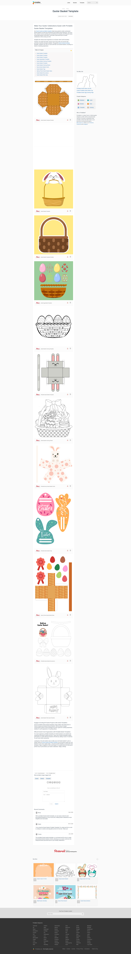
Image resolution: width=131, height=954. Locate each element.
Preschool (89, 939)
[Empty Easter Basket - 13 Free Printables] (65, 863)
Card (66, 925)
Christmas (35, 931)
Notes (45, 937)
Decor (88, 931)
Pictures (57, 939)
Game (77, 925)
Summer (35, 942)
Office (66, 937)
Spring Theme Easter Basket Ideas (44, 71)
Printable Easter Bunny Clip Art (84, 88)
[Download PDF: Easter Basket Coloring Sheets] (67, 440)
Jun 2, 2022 (71, 833)
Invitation (57, 934)
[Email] (50, 783)
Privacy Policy (79, 948)
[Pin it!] (38, 120)
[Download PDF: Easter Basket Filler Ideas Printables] (67, 718)
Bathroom (67, 927)
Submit (56, 804)
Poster (78, 939)
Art (33, 927)
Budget (78, 929)
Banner (56, 927)
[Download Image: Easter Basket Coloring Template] (70, 349)
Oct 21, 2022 (70, 823)
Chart (66, 944)
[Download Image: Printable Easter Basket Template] (70, 394)
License (73, 948)
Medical (78, 936)
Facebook (79, 124)
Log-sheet (89, 944)
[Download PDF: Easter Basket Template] (67, 211)
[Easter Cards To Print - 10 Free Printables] (44, 863)
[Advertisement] (53, 135)
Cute (77, 931)
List (45, 936)
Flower (78, 932)
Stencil (78, 941)
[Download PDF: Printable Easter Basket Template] (67, 394)
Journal (67, 934)
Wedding (46, 944)
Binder (77, 927)
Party (45, 939)
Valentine (78, 942)
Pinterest (91, 122)
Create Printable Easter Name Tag (85, 90)
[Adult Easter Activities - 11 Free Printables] (44, 885)
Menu (88, 936)
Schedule (46, 941)
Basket (42, 778)
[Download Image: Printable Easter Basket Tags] (70, 551)
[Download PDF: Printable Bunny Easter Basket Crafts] (67, 486)
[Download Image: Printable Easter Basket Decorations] (70, 661)
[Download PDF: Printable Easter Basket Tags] (67, 551)
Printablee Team (52, 773)
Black (34, 929)
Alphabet (89, 925)
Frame (88, 932)
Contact (68, 948)
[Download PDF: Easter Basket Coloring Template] (67, 349)
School (56, 941)
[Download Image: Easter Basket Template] (70, 211)
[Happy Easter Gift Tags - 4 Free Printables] (87, 863)
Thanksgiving (68, 942)
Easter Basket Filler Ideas (42, 75)
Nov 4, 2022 (71, 812)
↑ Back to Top (94, 948)
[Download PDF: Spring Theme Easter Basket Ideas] (67, 615)
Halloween (46, 934)
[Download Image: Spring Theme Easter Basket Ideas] (70, 615)
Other (77, 937)
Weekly (56, 944)
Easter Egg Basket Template (43, 59)
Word (66, 929)
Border (56, 929)
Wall (34, 944)
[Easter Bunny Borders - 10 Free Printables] (87, 885)
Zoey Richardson (41, 773)
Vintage (89, 942)
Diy (44, 932)
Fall (66, 932)
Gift (34, 934)
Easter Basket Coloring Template (44, 61)
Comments (71, 16)
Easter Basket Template (42, 53)
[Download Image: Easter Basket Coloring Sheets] (70, 440)
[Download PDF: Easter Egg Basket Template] (67, 303)
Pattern (45, 925)
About (63, 948)
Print (34, 941)
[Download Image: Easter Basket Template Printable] (70, 120)
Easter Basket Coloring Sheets (43, 65)
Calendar (35, 925)
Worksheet (57, 925)
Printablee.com (38, 949)
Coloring (57, 931)
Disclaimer (87, 948)
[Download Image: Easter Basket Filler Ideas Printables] (70, 718)
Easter (36, 778)
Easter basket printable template (44, 31)
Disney (34, 932)
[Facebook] (48, 783)
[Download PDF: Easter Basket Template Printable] (67, 120)
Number (75, 2)
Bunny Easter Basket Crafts (43, 67)
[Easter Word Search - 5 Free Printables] (65, 885)
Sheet (66, 941)
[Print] (52, 783)
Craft (66, 931)
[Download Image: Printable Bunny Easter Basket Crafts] (70, 486)
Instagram (85, 124)
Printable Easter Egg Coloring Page (85, 92)
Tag (44, 942)
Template (82, 2)
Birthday (89, 927)
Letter (68, 2)
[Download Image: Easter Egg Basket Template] (70, 303)
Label (88, 934)
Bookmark (46, 929)
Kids (77, 934)
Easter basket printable (64, 43)
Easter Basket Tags (41, 69)
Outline (88, 937)
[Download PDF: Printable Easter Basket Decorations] (67, 661)
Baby (45, 927)
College (45, 931)
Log (55, 936)
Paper (34, 939)
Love (66, 936)
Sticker (88, 941)
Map (77, 944)
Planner (67, 939)
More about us (80, 122)
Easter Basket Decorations (43, 73)
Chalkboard (89, 929)
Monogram (35, 937)
